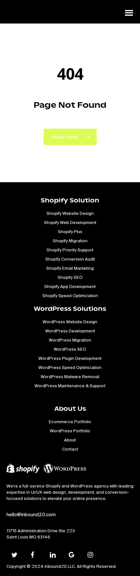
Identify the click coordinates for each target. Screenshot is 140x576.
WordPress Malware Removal (70, 376)
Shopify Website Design (70, 213)
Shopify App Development (70, 286)
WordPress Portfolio (70, 430)
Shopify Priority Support (70, 250)
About (70, 440)
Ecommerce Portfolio (70, 421)
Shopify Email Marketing (70, 268)
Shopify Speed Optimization (70, 295)
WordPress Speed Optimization (70, 367)
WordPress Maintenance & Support (70, 385)
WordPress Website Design (70, 321)
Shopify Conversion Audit (70, 259)
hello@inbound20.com (31, 514)
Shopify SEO (70, 277)
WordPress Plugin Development (70, 358)
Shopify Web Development (70, 222)
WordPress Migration (70, 340)
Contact (70, 449)
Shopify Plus (70, 231)
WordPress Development (70, 330)
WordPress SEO (70, 349)
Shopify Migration (70, 240)
